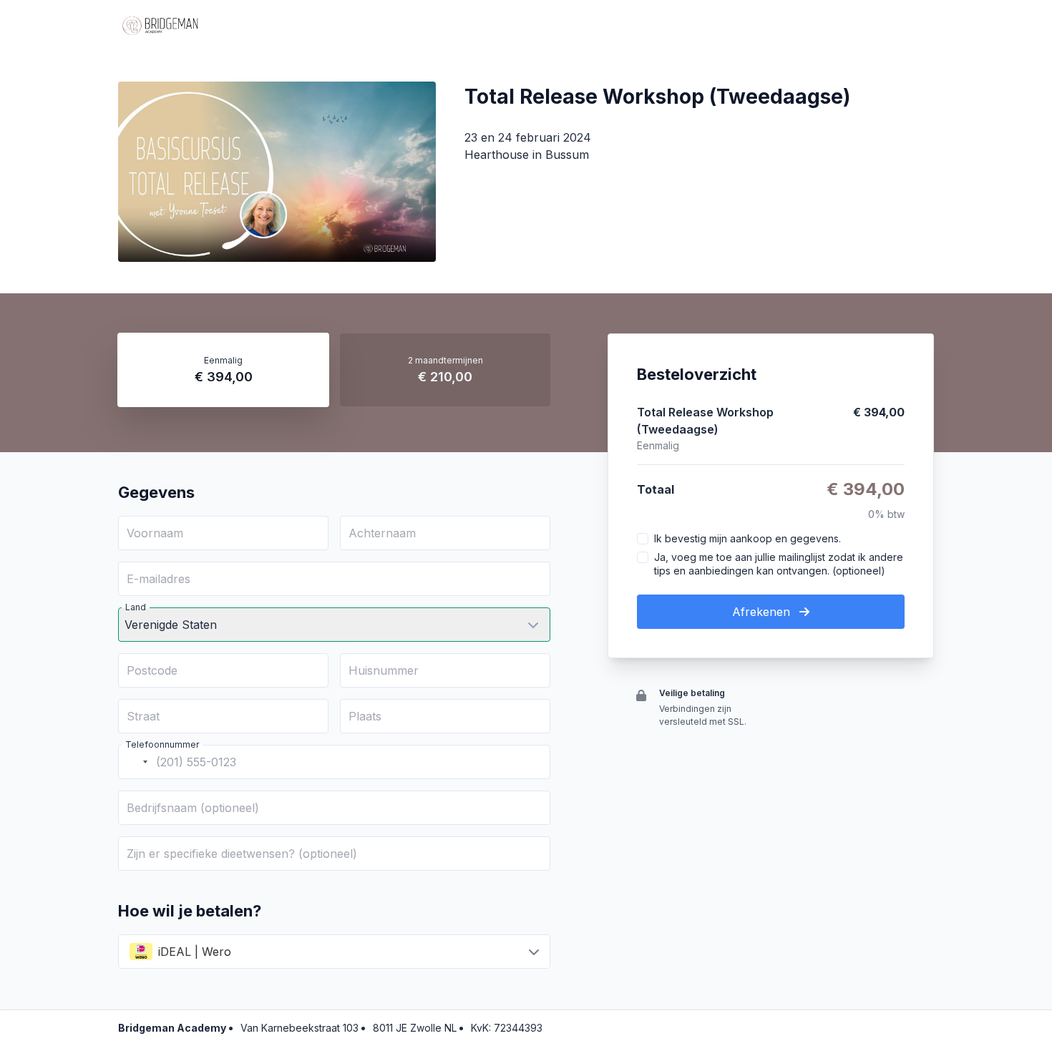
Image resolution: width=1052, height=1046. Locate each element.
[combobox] (135, 762)
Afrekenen (763, 612)
